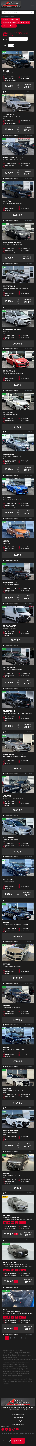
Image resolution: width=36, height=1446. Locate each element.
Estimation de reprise (18, 1414)
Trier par (5, 39)
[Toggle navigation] (32, 5)
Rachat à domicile (18, 1417)
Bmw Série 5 (25, 22)
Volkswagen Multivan (9, 26)
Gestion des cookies (18, 1424)
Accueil (18, 1411)
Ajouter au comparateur (11, 92)
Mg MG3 (5, 19)
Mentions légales (18, 1421)
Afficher (5, 46)
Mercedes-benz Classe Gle (11, 22)
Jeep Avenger (14, 19)
